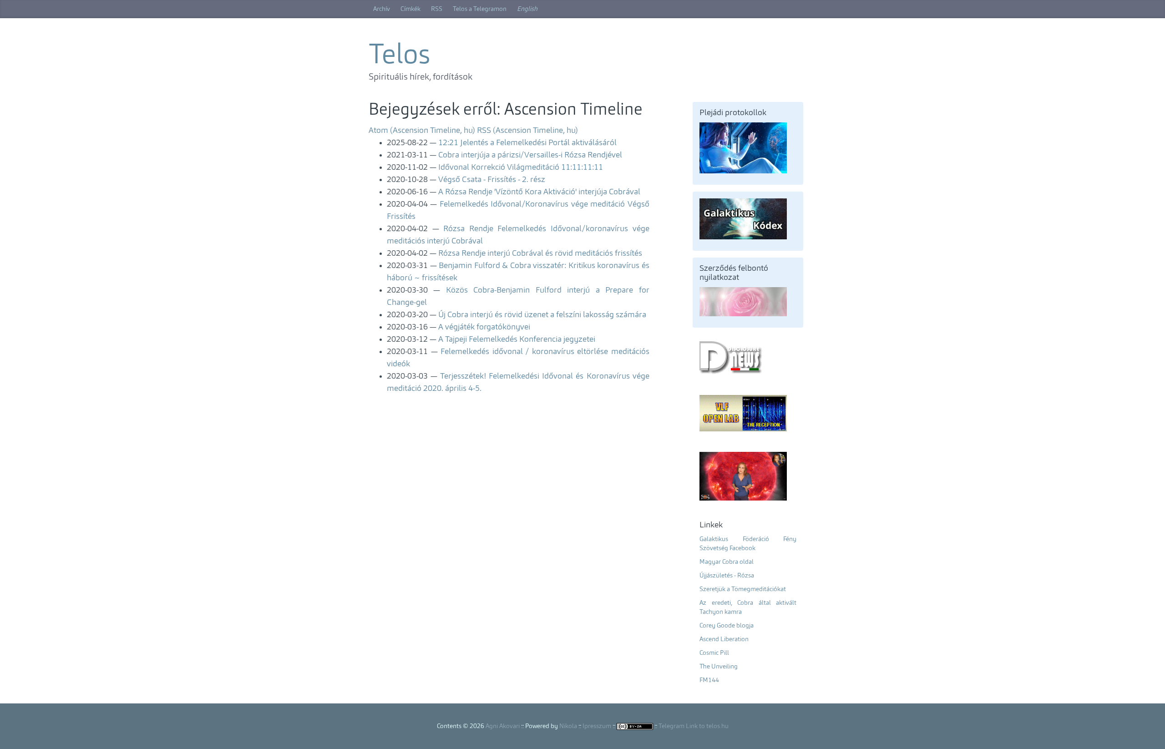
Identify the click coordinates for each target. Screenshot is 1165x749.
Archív (381, 9)
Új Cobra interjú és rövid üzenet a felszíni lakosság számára (542, 315)
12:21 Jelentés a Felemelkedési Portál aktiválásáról (527, 143)
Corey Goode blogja (726, 625)
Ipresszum (596, 726)
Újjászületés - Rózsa (726, 575)
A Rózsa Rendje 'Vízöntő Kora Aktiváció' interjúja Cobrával (539, 192)
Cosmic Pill (714, 653)
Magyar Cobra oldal (726, 562)
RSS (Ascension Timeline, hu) (527, 131)
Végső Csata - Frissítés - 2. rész (491, 180)
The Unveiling (718, 666)
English (527, 9)
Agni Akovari (503, 726)
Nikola (568, 726)
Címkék (410, 9)
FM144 (709, 680)
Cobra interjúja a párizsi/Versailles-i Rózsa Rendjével (530, 155)
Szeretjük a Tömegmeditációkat (742, 589)
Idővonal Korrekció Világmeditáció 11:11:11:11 (520, 167)
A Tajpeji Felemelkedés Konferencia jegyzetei (516, 339)
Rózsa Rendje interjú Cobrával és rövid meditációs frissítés (540, 253)
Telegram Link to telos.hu (693, 726)
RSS (436, 9)
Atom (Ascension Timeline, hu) (422, 131)
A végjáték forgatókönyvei (484, 327)
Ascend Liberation (724, 639)
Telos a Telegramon (480, 9)
